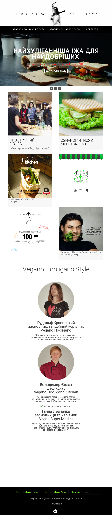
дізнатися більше (56, 71)
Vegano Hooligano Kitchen (27, 492)
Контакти (76, 492)
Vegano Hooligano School (56, 492)
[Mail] (55, 511)
